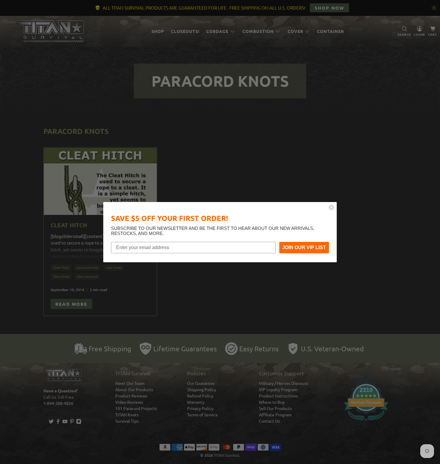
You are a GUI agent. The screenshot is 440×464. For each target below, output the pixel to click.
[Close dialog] (331, 207)
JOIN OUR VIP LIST (304, 247)
